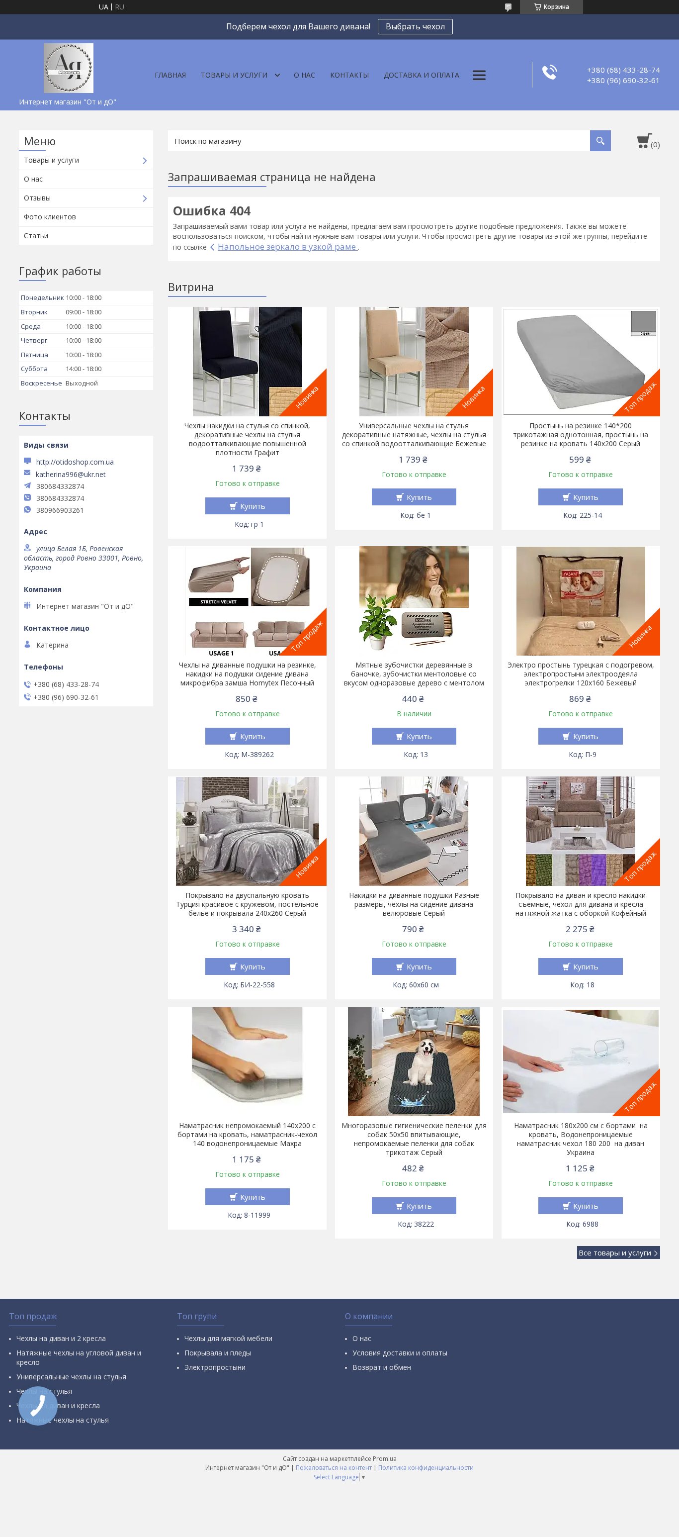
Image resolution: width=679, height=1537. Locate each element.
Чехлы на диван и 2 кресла (61, 1338)
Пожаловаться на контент (334, 1467)
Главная (170, 75)
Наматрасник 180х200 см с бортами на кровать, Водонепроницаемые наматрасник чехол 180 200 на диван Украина (581, 1139)
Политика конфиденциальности (426, 1467)
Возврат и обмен (381, 1367)
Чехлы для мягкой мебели (228, 1338)
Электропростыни (215, 1367)
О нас (304, 75)
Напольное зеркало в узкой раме (288, 246)
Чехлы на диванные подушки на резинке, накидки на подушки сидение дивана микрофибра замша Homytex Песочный (247, 674)
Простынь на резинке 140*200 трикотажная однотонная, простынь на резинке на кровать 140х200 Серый (580, 434)
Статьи (36, 235)
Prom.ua (385, 1458)
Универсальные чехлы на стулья (71, 1376)
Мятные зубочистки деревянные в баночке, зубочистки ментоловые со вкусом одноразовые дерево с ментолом (414, 674)
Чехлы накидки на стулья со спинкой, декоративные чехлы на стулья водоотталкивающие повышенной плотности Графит (247, 439)
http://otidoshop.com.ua (75, 462)
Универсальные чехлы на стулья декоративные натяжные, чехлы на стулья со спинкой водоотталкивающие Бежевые (414, 434)
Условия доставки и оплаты (399, 1352)
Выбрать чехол (415, 26)
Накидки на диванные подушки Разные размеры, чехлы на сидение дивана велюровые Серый (414, 904)
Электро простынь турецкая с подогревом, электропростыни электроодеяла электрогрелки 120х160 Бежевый (581, 674)
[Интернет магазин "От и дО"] (68, 66)
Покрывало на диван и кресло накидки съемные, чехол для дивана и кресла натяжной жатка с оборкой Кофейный (580, 904)
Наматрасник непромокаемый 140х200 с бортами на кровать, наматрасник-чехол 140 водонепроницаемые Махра (247, 1134)
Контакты (349, 75)
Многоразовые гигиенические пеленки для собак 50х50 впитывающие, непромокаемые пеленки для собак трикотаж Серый (414, 1139)
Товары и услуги (234, 75)
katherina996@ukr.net (71, 474)
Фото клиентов (50, 216)
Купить (252, 506)
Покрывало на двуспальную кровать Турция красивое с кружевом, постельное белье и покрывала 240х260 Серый (247, 904)
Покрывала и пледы (217, 1352)
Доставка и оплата (421, 75)
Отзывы (37, 197)
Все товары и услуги (615, 1252)
